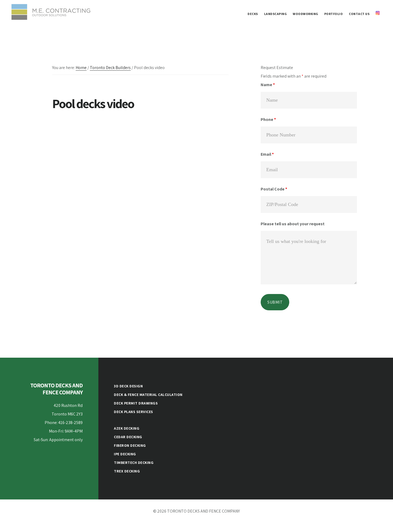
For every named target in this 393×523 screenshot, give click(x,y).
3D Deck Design (128, 386)
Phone (268, 119)
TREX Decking (127, 471)
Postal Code (274, 189)
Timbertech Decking (133, 462)
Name (268, 84)
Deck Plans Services (133, 411)
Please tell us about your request (293, 224)
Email (267, 154)
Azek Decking (126, 428)
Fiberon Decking (130, 445)
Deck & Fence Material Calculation (148, 394)
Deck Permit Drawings (136, 403)
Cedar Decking (128, 436)
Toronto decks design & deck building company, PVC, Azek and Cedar (51, 11)
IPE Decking (125, 454)
